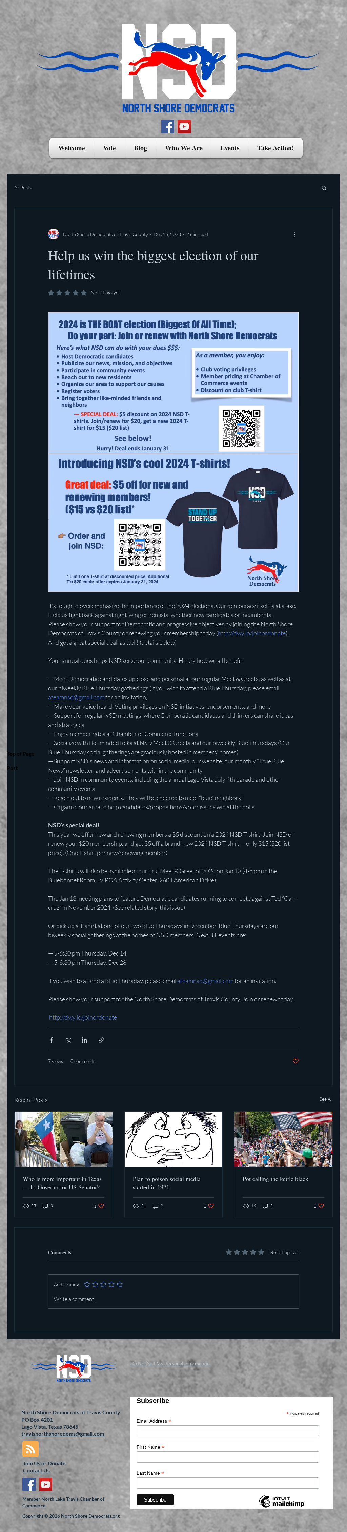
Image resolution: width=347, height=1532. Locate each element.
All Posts (23, 187)
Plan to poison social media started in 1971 (167, 1183)
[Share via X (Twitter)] (68, 1040)
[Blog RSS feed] (30, 1449)
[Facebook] (167, 126)
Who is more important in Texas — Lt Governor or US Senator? (62, 1183)
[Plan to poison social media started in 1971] (174, 1139)
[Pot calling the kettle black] (283, 1139)
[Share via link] (101, 1040)
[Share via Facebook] (51, 1040)
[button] (109, 148)
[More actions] (295, 234)
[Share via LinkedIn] (84, 1040)
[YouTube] (184, 126)
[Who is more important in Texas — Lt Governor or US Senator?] (64, 1139)
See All (326, 1099)
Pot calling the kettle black (275, 1179)
